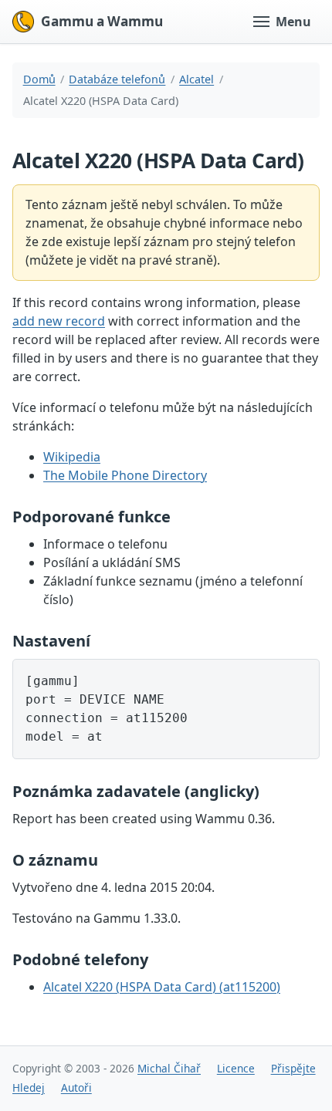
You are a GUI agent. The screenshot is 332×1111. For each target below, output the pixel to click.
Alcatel (196, 79)
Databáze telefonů (117, 79)
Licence (236, 1068)
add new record (58, 320)
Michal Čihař (169, 1068)
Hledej (28, 1087)
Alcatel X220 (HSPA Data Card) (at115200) (161, 986)
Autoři (76, 1087)
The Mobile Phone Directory (125, 475)
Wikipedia (71, 456)
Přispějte (293, 1068)
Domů (39, 79)
